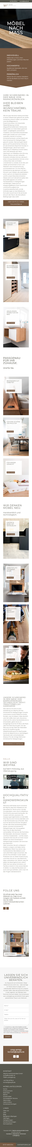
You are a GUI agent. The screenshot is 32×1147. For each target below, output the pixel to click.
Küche (5, 1089)
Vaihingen (6, 1118)
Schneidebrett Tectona (10, 1098)
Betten (5, 1094)
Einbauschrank (8, 1091)
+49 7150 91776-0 (13, 1)
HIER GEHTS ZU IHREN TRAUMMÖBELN (16, 203)
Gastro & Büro (7, 1102)
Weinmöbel (6, 1100)
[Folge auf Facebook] (4, 908)
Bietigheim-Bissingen (10, 1116)
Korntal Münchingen (9, 1122)
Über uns (6, 1110)
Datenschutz (16, 1133)
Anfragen (10, 431)
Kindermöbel (7, 1096)
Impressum (9, 1133)
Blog (4, 1114)
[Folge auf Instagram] (7, 908)
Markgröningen (8, 1120)
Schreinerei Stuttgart (9, 1104)
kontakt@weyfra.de (16, 1052)
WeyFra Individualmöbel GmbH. (20, 1130)
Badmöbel (6, 1092)
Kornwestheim (7, 1124)
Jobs (4, 1112)
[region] (16, 944)
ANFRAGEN (10, 577)
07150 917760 (16, 1050)
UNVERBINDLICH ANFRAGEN (14, 744)
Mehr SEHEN (11, 234)
